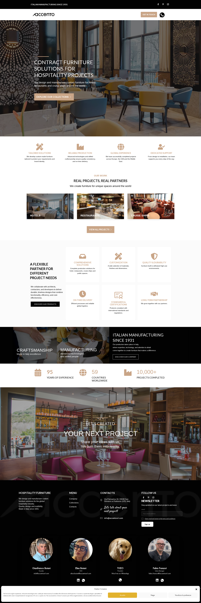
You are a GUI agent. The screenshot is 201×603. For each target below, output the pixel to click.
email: (143, 509)
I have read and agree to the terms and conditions (160, 519)
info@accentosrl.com (41, 573)
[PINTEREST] (164, 4)
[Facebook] (159, 4)
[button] (196, 589)
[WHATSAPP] (161, 14)
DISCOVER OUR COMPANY (125, 357)
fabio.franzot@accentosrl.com (160, 573)
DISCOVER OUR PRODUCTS (45, 304)
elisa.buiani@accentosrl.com (80, 573)
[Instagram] (169, 4)
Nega (153, 595)
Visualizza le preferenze (183, 595)
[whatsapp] (83, 580)
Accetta (122, 595)
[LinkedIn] (78, 580)
